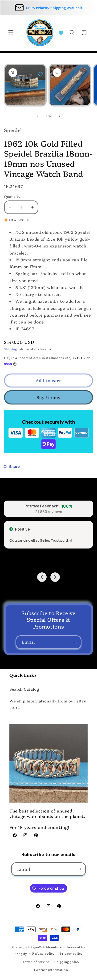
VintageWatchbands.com (45, 947)
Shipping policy (67, 962)
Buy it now (48, 397)
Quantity (12, 196)
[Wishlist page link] (61, 32)
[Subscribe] (75, 642)
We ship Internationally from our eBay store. (47, 704)
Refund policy (43, 953)
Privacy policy (71, 953)
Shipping (10, 349)
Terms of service (36, 962)
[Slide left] (37, 116)
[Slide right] (59, 116)
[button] (11, 33)
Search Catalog (24, 689)
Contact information (51, 970)
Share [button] (14, 466)
